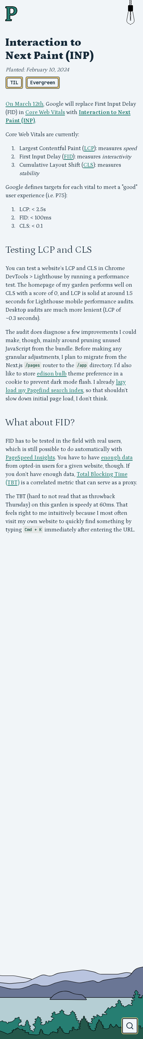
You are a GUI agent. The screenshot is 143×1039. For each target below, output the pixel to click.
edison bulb (52, 374)
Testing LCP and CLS (48, 250)
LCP (89, 148)
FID (68, 157)
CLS (88, 165)
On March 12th (24, 104)
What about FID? (40, 422)
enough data (117, 457)
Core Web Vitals (45, 112)
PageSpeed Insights (30, 457)
